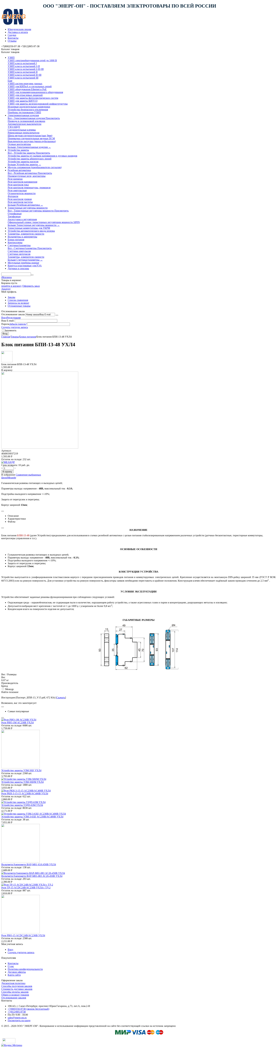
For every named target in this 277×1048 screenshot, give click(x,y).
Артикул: (6, 450)
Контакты (13, 38)
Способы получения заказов (16, 986)
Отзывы (12, 40)
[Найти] (32, 274)
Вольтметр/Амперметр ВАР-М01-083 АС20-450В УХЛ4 (31, 876)
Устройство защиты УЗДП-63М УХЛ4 (22, 805)
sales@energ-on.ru (17, 1017)
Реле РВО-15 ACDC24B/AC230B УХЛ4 (23, 935)
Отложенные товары (19, 305)
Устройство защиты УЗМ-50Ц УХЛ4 (21, 770)
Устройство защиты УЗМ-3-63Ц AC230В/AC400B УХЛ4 (32, 816)
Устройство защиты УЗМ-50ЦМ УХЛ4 (22, 782)
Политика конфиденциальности (25, 969)
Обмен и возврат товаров (15, 994)
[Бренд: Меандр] (8, 462)
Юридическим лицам (19, 29)
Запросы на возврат (18, 303)
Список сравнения (18, 300)
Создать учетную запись (14, 327)
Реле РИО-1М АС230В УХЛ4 (17, 722)
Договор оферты (17, 972)
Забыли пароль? (18, 324)
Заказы (11, 297)
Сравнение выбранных (28, 474)
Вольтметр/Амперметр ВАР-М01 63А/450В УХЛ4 (28, 864)
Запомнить (10, 330)
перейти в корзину (11, 286)
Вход (4, 317)
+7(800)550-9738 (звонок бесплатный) (28, 1009)
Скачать (60, 697)
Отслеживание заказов (13, 997)
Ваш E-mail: (7, 320)
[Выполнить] (57, 315)
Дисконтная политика (13, 983)
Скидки (12, 35)
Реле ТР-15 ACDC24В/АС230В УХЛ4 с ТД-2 (25, 887)
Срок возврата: (9, 465)
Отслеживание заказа (13, 314)
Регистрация (14, 317)
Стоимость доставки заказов (16, 989)
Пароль (5, 324)
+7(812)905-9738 (17, 1011)
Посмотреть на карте (19, 1020)
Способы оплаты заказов (15, 992)
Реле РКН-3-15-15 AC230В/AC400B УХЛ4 (24, 793)
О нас (11, 966)
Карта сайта (14, 975)
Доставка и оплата (18, 32)
